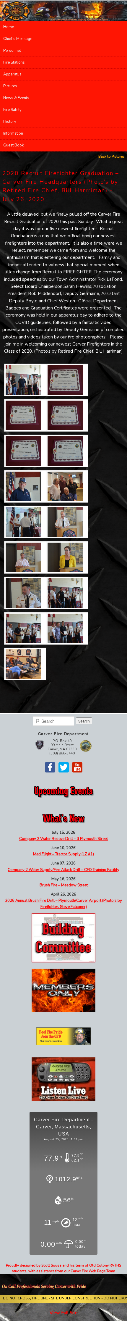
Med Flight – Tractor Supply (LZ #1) (63, 854)
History (9, 121)
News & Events (16, 98)
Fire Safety (12, 109)
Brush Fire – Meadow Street (64, 885)
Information (13, 133)
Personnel (12, 50)
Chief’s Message (17, 38)
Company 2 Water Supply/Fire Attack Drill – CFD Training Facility (63, 869)
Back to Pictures (111, 156)
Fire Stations (14, 62)
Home (8, 27)
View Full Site (64, 1313)
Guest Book (13, 145)
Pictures (10, 86)
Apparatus (12, 74)
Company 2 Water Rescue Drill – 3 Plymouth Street (63, 838)
